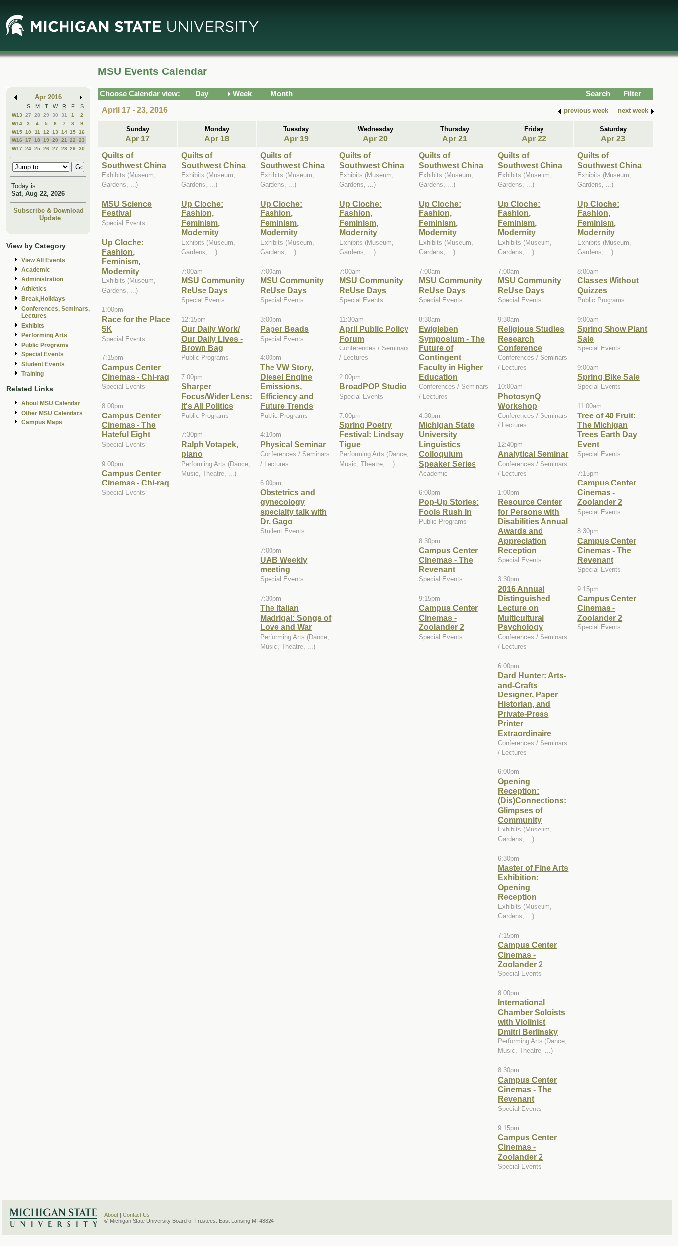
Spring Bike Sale (608, 376)
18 (37, 140)
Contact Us (136, 1215)
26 (46, 148)
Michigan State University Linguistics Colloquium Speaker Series (447, 444)
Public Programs (44, 345)
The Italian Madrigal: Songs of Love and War (295, 617)
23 (82, 140)
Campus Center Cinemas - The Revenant (448, 560)
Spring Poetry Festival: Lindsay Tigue (371, 434)
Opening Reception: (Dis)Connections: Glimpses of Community (532, 801)
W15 (17, 132)
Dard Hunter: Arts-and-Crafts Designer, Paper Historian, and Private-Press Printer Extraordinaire (532, 704)
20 (55, 140)
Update (50, 218)
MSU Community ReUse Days (213, 285)
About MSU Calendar (50, 403)
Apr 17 (137, 138)
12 (46, 132)
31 (64, 115)
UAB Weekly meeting (283, 564)
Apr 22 (534, 138)
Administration (42, 279)
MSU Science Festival (127, 208)
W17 (17, 148)
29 (46, 115)
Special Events (42, 354)
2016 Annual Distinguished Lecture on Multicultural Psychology (524, 608)
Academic (35, 269)
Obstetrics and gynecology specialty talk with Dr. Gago (293, 507)
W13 (17, 115)
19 (46, 140)
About (111, 1215)
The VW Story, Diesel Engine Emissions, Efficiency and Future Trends (287, 387)
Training (32, 373)
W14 (17, 123)
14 (64, 132)
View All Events (43, 260)
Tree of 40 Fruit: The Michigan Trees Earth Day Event (607, 430)
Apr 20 (375, 138)
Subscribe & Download (48, 210)
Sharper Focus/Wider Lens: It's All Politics (216, 396)
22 (73, 140)
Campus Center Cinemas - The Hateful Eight (131, 425)
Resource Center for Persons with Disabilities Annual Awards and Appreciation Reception (533, 525)
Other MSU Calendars (52, 413)
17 (28, 140)
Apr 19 (296, 138)
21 (64, 140)
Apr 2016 (48, 97)
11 (37, 132)
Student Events (43, 364)
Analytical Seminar (533, 453)
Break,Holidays (43, 298)
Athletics (34, 288)
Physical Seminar (293, 444)
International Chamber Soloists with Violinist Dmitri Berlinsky (531, 1017)
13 (55, 132)
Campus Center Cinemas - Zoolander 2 (448, 617)
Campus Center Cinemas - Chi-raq (135, 372)
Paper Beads (284, 328)
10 (28, 132)
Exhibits (32, 325)
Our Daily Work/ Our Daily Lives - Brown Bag (212, 338)
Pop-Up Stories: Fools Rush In (449, 506)
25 (37, 148)
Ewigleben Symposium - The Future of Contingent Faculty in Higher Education (452, 352)
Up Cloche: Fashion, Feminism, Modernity (123, 257)
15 (73, 132)
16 (82, 132)
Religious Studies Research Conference (531, 338)
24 (28, 148)
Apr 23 (613, 138)
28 (37, 115)
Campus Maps (41, 422)
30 (55, 115)
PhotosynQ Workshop (519, 401)
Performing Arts (44, 335)
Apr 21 (454, 138)
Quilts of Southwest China (134, 160)
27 (28, 115)
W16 (17, 140)
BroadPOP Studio (373, 386)
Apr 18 (216, 138)
